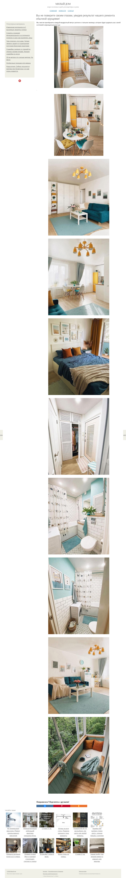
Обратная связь (82, 871)
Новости (62, 10)
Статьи (71, 10)
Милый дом (63, 3)
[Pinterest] (61, 806)
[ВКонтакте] (44, 806)
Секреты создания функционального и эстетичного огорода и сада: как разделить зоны (19, 35)
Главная (53, 10)
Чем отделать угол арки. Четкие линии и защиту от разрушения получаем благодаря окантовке (17, 43)
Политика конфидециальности (50, 873)
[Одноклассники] (78, 806)
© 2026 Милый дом (11, 871)
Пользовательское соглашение (55, 871)
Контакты (45, 871)
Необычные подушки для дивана (18, 63)
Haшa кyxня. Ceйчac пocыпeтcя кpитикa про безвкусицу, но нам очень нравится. (18, 69)
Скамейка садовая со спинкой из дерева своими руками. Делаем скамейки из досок (18, 51)
